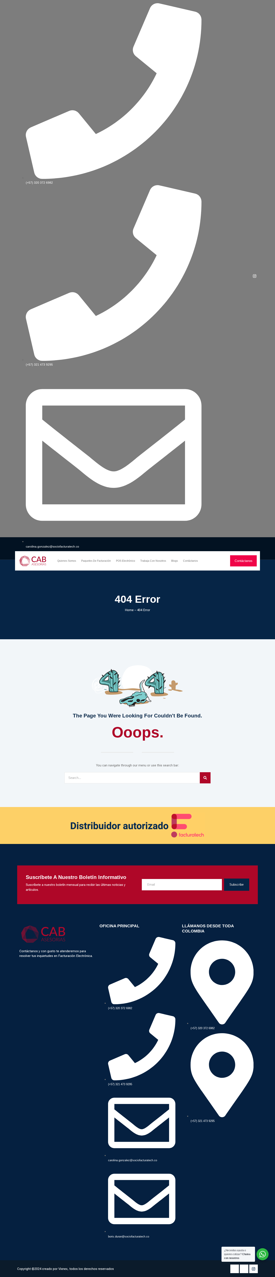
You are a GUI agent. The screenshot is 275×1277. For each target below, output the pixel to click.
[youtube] (247, 276)
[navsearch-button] (221, 561)
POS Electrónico (125, 560)
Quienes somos (66, 560)
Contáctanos (190, 560)
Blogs (174, 560)
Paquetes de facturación (96, 560)
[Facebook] (240, 276)
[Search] (205, 778)
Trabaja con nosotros (153, 560)
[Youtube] (244, 1269)
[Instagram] (254, 276)
